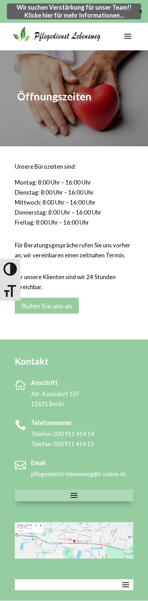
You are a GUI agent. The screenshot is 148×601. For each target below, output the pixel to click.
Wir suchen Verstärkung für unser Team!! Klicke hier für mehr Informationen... (74, 11)
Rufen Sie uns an (47, 306)
